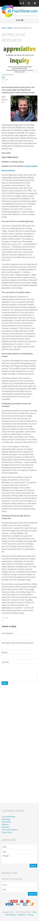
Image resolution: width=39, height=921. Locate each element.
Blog (3, 77)
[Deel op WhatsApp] (19, 82)
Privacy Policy (7, 832)
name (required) (7, 633)
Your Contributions (8, 816)
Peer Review (6, 821)
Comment (5, 662)
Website (5, 652)
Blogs (10, 28)
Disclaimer (5, 827)
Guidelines (5, 824)
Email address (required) (17, 643)
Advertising (6, 819)
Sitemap (31, 914)
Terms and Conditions (10, 829)
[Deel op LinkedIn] (5, 79)
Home (4, 28)
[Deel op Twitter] (7, 79)
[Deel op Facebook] (2, 79)
